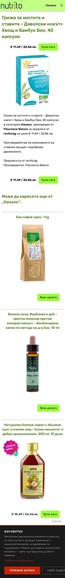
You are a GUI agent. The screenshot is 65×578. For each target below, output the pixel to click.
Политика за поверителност (18, 560)
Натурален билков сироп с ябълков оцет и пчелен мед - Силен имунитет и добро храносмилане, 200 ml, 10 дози (32, 429)
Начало (51, 5)
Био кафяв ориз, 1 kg (32, 217)
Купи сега (48, 47)
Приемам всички (22, 570)
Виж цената (48, 297)
